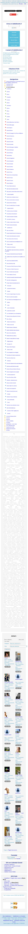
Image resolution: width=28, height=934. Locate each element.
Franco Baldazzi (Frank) (11, 274)
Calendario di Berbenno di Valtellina (13, 531)
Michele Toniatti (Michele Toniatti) (13, 338)
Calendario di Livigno (12, 541)
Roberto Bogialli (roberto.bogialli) (13, 371)
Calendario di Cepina (7, 535)
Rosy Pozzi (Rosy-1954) (11, 377)
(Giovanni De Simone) (11, 288)
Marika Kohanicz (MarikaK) (12, 327)
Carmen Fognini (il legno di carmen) (13, 294)
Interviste (14, 32)
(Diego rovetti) (10, 244)
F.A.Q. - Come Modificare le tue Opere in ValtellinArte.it (14, 447)
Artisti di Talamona (10, 169)
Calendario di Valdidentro (8, 551)
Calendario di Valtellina (7, 553)
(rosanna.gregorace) (11, 374)
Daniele (6, 794)
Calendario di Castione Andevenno (18, 533)
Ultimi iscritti (21, 639)
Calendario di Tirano (21, 548)
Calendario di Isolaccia (16, 539)
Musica (8, 108)
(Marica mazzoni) (10, 324)
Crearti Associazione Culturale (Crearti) (11, 559)
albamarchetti (18, 661)
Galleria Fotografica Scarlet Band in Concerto (16, 584)
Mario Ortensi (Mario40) (11, 332)
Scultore (14, 581)
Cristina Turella (18, 775)
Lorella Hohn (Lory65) (11, 310)
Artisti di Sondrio (10, 166)
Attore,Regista (18, 579)
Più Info (21, 3)
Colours (6, 772)
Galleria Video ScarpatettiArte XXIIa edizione (16, 623)
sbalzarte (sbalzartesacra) (12, 380)
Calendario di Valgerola (8, 552)
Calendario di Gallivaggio (20, 538)
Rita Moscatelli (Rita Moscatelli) (12, 366)
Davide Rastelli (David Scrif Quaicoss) (14, 233)
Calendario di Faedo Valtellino (8, 538)
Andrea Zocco (8, 697)
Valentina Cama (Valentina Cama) (13, 405)
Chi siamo (8, 422)
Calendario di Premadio (20, 546)
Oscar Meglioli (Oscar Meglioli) (12, 352)
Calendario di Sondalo (7, 547)
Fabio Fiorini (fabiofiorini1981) (12, 260)
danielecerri (18, 793)
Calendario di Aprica (7, 530)
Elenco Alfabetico (8, 639)
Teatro (8, 119)
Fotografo (5, 580)
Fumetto (8, 99)
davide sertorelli (8, 836)
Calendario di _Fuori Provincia (9, 528)
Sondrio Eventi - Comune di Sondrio (12, 866)
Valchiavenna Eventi (8, 867)
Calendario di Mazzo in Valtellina (13, 542)
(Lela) (8, 305)
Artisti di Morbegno (10, 149)
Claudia (17, 753)
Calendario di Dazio (20, 537)
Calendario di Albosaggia (20, 528)
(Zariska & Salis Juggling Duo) (13, 410)
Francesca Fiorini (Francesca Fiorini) (14, 266)
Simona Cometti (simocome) (12, 391)
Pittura (8, 576)
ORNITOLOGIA (21, 573)
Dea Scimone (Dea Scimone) (12, 238)
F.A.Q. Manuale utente (10, 425)
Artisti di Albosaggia (10, 124)
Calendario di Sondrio (16, 547)
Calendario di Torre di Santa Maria (9, 549)
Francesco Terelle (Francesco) (13, 269)
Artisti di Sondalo (10, 163)
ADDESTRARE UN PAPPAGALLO (15, 621)
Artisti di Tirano (9, 172)
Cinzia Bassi (7, 751)
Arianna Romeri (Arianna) (11, 202)
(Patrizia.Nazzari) (6, 569)
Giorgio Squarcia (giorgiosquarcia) (18, 485)
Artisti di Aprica (9, 127)
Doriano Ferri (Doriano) (11, 247)
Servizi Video (14, 40)
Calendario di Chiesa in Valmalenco (9, 536)
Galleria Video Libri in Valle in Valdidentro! (11, 624)
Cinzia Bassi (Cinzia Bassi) (12, 213)
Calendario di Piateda (11, 544)
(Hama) (8, 291)
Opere (15, 454)
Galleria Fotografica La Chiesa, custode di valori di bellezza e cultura (14, 588)
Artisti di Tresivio (10, 180)
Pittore (4, 581)
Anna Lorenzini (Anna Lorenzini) (13, 199)
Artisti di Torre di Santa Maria (12, 174)
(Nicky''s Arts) (9, 349)
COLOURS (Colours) (11, 219)
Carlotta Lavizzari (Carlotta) (12, 211)
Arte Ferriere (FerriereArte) (10, 562)
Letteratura (9, 105)
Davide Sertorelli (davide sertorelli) (13, 236)
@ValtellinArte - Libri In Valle (11, 424)
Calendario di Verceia (16, 553)
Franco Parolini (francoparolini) (12, 271)
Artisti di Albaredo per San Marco (13, 122)
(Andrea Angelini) (10, 194)
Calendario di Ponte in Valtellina (9, 546)
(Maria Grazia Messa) (11, 321)
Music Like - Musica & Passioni (11, 884)
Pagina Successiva (12, 850)
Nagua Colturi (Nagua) (11, 346)
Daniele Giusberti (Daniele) (12, 224)
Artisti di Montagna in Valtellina (12, 147)
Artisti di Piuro (9, 155)
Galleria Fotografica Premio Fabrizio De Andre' (12, 597)
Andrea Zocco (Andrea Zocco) (12, 197)
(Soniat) (8, 394)
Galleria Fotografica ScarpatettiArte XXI (11, 600)
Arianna (6, 717)
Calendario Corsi (9, 85)
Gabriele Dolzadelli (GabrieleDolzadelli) (14, 277)
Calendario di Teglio (12, 548)
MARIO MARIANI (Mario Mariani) (13, 330)
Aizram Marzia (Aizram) (7, 457)
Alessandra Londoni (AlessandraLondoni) (14, 191)
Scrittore (10, 581)
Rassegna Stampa (21, 454)
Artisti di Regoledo (10, 161)
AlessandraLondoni (9, 682)
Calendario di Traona (21, 549)
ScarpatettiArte (7, 889)
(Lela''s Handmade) (10, 307)
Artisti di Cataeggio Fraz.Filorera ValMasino (15, 133)
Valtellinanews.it (8, 870)
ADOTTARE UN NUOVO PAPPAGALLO (11, 574)
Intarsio (8, 102)
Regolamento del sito (8, 920)
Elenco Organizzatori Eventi (8, 438)
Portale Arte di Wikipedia (9, 888)
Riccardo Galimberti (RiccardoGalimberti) (14, 363)
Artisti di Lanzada (10, 144)
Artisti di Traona (10, 177)
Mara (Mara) (9, 319)
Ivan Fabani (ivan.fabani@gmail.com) (14, 299)
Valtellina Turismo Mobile (10, 871)
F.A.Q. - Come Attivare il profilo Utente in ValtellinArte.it (14, 443)
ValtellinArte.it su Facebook (19, 916)
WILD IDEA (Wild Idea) (11, 407)
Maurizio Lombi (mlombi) (12, 568)
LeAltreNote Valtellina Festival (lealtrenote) (16, 564)
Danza (8, 94)
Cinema (8, 91)
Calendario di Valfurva (20, 551)
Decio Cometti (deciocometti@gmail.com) (14, 241)
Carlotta (17, 733)
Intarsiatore (14, 580)
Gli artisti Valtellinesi (16, 451)
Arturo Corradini (18, 716)
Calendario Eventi (9, 84)
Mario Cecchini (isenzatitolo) (12, 296)
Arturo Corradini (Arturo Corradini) (13, 205)
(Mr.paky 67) (9, 344)
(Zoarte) (8, 413)
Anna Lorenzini (18, 699)
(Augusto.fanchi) (10, 208)
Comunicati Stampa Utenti (11, 416)
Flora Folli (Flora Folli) (11, 263)
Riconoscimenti (16, 456)
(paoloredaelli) (21, 568)
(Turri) (8, 402)
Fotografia (8, 97)
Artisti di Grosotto (10, 141)
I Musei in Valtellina (9, 420)
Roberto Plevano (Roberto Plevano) (13, 369)
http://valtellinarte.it (7, 916)
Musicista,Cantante (21, 580)
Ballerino (23, 579)
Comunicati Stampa (14, 42)
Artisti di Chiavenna (10, 136)
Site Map (8, 430)
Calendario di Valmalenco (19, 552)
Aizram (6, 658)
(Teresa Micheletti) (10, 399)
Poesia (8, 113)
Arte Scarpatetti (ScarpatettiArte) (9, 573)
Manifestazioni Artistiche (10, 428)
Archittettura (9, 88)
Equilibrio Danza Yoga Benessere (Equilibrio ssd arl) (14, 478)
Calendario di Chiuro (21, 536)
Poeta (7, 581)
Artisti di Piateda (10, 152)
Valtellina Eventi (8, 869)
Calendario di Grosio (7, 539)
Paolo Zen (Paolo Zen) (15, 504)
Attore (14, 579)
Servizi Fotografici (14, 37)
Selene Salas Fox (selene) (12, 385)
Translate (18, 858)
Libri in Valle (7, 881)
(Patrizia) (9, 360)
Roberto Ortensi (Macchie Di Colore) (14, 316)
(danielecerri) (9, 227)
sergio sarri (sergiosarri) (11, 388)
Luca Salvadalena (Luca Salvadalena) (14, 313)
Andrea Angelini (18, 679)
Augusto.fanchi (8, 734)
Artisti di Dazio (9, 138)
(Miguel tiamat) (10, 341)
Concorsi (14, 35)
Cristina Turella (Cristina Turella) (13, 222)
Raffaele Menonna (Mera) (11, 335)
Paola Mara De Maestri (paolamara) (13, 355)
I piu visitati (6, 641)
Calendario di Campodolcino (12, 532)
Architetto (11, 579)
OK (25, 3)
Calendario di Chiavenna (19, 535)
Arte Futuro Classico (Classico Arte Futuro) (11, 557)
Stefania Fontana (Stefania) (12, 396)
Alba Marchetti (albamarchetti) (12, 188)
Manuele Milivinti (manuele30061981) (10, 565)
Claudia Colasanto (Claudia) (12, 216)
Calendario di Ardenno (15, 530)
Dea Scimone (18, 832)
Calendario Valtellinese (9, 864)
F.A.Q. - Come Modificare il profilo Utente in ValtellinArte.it (14, 446)
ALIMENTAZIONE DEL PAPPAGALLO (17, 554)
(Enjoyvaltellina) (20, 560)
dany (6, 811)
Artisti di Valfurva (10, 183)
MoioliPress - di (11, 882)
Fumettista (10, 580)
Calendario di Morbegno (11, 543)
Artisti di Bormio (10, 130)
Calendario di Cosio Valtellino (9, 537)
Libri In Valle (14, 45)
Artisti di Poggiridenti (10, 158)
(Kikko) (8, 302)
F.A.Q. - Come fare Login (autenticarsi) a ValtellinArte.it (14, 445)
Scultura (8, 116)
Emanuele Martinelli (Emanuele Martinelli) (14, 253)
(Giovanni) (9, 285)
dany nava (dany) (10, 230)
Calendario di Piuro (21, 544)
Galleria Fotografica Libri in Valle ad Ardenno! (16, 610)
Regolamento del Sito (10, 427)
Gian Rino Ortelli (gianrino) (12, 280)
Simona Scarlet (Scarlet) (11, 382)
